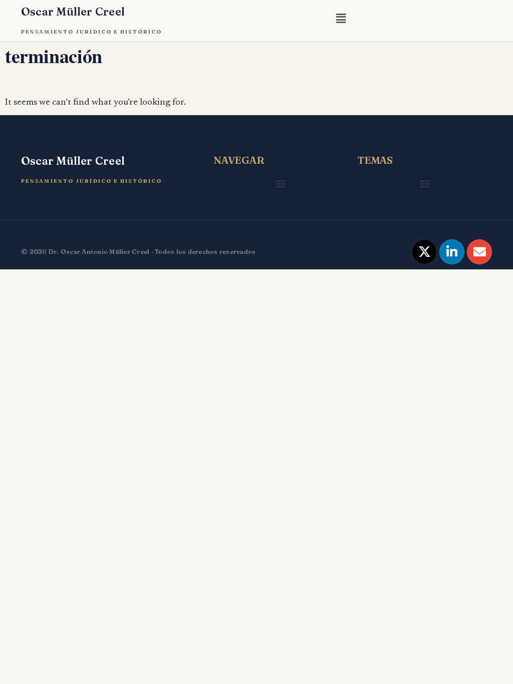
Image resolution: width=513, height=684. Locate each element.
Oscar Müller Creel (73, 12)
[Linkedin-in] (451, 251)
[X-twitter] (424, 251)
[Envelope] (479, 251)
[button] (340, 20)
